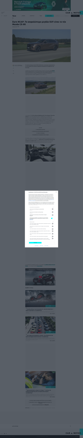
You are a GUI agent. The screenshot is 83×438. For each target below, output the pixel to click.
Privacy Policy (46, 245)
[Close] (56, 192)
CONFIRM (35, 242)
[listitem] (41, 207)
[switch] (52, 209)
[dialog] (41, 219)
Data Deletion (36, 245)
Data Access (41, 245)
